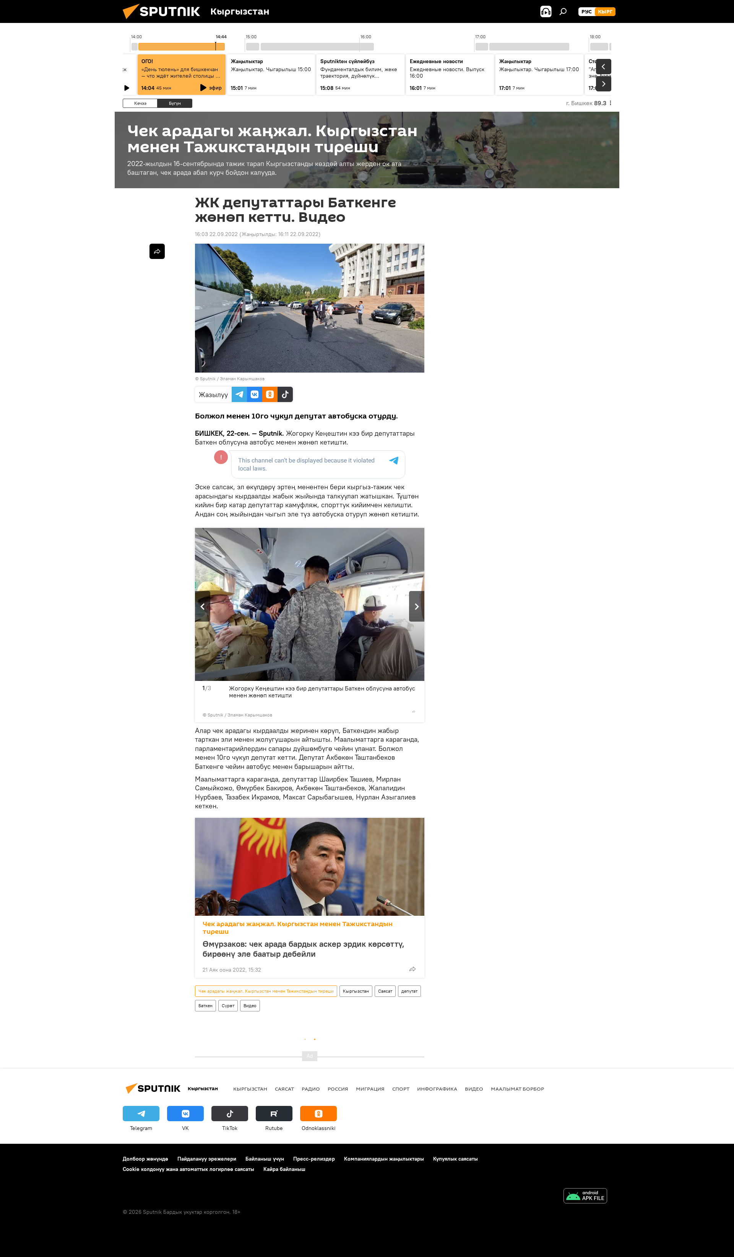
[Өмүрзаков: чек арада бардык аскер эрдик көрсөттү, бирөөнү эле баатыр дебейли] (309, 867)
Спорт (400, 1088)
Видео (250, 1005)
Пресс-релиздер (314, 1158)
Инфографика (437, 1088)
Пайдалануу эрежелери (206, 1158)
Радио (311, 1088)
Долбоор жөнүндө (145, 1158)
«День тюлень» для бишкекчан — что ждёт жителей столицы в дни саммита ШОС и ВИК (179, 76)
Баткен (205, 1005)
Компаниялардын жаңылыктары (384, 1158)
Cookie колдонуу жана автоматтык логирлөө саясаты (188, 1169)
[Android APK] (585, 1196)
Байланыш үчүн (264, 1158)
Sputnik (208, 378)
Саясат (385, 991)
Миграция (370, 1088)
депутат (409, 991)
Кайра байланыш (284, 1169)
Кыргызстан (356, 991)
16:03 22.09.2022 (216, 234)
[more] (414, 711)
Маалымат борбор (517, 1088)
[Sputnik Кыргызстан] (164, 21)
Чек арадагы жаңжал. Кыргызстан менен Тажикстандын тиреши (298, 927)
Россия (338, 1088)
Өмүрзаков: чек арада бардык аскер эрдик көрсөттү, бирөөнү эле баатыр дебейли (303, 949)
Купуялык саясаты (455, 1158)
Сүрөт (228, 1005)
